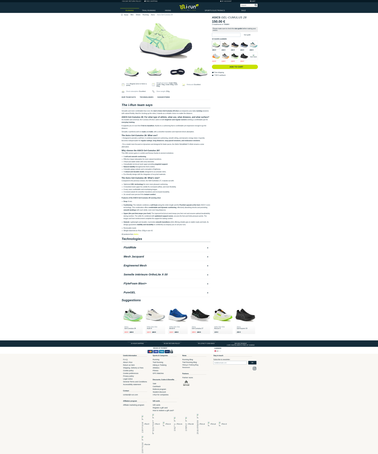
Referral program (159, 389)
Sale (243, 10)
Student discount (159, 392)
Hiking (168, 10)
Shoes (138, 15)
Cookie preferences (130, 373)
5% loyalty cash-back (206, 343)
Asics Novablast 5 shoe (184, 144)
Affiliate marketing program (133, 405)
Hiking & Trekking (159, 365)
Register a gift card (160, 408)
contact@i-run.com (130, 395)
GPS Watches (158, 373)
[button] (226, 35)
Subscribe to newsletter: (221, 359)
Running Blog (187, 360)
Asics (153, 15)
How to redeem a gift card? (163, 410)
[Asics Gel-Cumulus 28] (216, 45)
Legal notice (128, 379)
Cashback (157, 386)
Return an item (129, 365)
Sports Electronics (215, 10)
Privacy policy (128, 376)
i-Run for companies (161, 395)
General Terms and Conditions (135, 382)
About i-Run (127, 362)
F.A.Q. (125, 360)
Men (132, 15)
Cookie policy (128, 371)
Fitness (155, 371)
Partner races (187, 378)
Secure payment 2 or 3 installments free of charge (241, 344)
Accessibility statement (132, 384)
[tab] (166, 247)
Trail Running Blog (189, 362)
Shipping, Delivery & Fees (133, 368)
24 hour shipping (137, 343)
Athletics (156, 368)
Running (130, 10)
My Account (227, 1)
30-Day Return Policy (132, 1)
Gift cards (156, 405)
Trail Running (149, 10)
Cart (253, 1)
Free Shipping (152, 1)
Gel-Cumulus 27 (154, 181)
